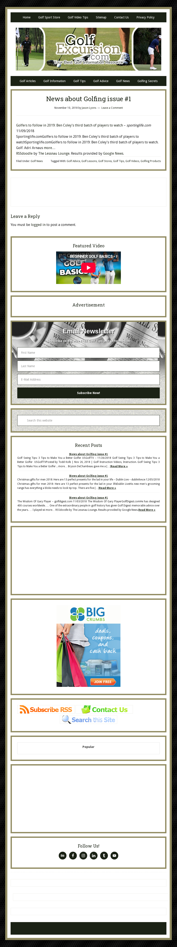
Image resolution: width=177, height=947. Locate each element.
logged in (38, 225)
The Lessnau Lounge (54, 153)
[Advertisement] (88, 191)
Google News (113, 153)
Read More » (119, 466)
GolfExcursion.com (88, 49)
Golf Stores (105, 161)
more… (49, 148)
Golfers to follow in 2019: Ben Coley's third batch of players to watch (70, 125)
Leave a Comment (112, 107)
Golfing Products (151, 161)
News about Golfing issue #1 (88, 454)
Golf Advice (73, 161)
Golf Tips (118, 161)
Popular (88, 747)
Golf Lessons (89, 161)
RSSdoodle (24, 153)
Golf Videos (132, 161)
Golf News (37, 161)
